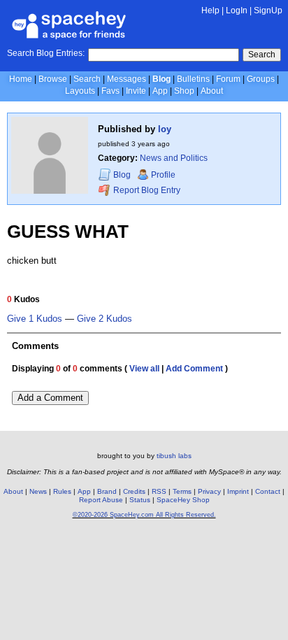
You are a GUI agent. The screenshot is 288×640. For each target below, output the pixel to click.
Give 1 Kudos (34, 319)
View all (144, 369)
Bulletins (193, 79)
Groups (261, 79)
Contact (267, 491)
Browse (52, 79)
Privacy (209, 491)
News (38, 491)
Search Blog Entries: (46, 53)
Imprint (238, 491)
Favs (110, 91)
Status (139, 500)
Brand (107, 491)
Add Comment (194, 369)
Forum (228, 79)
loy (164, 129)
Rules (62, 491)
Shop (184, 91)
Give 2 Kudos (104, 319)
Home (20, 79)
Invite (136, 91)
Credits (134, 491)
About (212, 91)
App (160, 91)
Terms (182, 491)
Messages (126, 79)
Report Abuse (101, 500)
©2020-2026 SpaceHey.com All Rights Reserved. (144, 514)
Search (261, 54)
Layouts (80, 91)
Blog (161, 79)
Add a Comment (50, 397)
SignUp (268, 10)
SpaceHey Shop (183, 500)
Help (210, 10)
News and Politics (174, 158)
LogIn (236, 10)
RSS (159, 491)
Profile (163, 175)
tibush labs (174, 456)
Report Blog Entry (145, 190)
